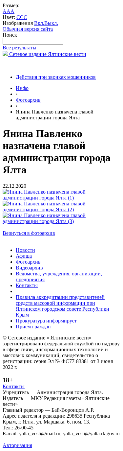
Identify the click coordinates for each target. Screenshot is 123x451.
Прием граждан (33, 326)
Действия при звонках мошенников (56, 77)
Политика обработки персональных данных (52, 439)
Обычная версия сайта (28, 29)
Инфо (22, 88)
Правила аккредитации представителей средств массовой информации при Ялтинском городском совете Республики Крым (62, 306)
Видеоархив (29, 267)
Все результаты (19, 47)
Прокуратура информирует (46, 320)
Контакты (27, 285)
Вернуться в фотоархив (29, 233)
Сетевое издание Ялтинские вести (47, 54)
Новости (25, 250)
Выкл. (51, 23)
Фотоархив (28, 100)
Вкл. (39, 23)
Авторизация (17, 445)
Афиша (24, 256)
